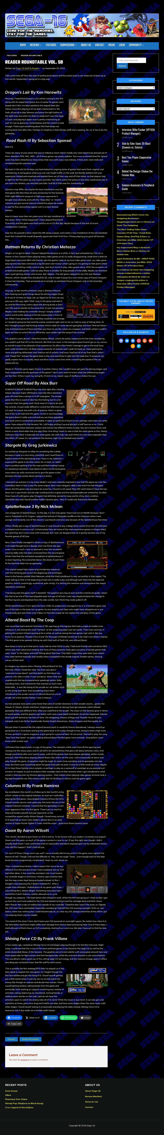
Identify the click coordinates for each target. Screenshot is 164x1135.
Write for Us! (91, 1101)
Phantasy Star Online (16, 1099)
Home (23, 45)
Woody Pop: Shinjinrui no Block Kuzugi (24, 1103)
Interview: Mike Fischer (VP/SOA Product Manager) (138, 131)
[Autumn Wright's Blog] (147, 316)
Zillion (8, 1095)
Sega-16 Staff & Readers (27, 68)
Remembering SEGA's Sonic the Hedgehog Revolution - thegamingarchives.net (133, 218)
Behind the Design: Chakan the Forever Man (137, 173)
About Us (86, 45)
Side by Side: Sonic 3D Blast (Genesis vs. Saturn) (136, 145)
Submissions (67, 45)
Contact (99, 45)
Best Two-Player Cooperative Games (136, 159)
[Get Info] (135, 316)
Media (111, 45)
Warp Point (140, 312)
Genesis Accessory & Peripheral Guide (138, 187)
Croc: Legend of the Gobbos (19, 1107)
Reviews (34, 45)
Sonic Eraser (11, 1091)
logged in (25, 1059)
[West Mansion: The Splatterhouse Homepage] (123, 316)
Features (51, 45)
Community (135, 45)
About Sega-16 (93, 1091)
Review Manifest (93, 1096)
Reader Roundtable (31, 55)
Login (122, 45)
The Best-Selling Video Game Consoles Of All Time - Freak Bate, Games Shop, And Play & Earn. (134, 233)
